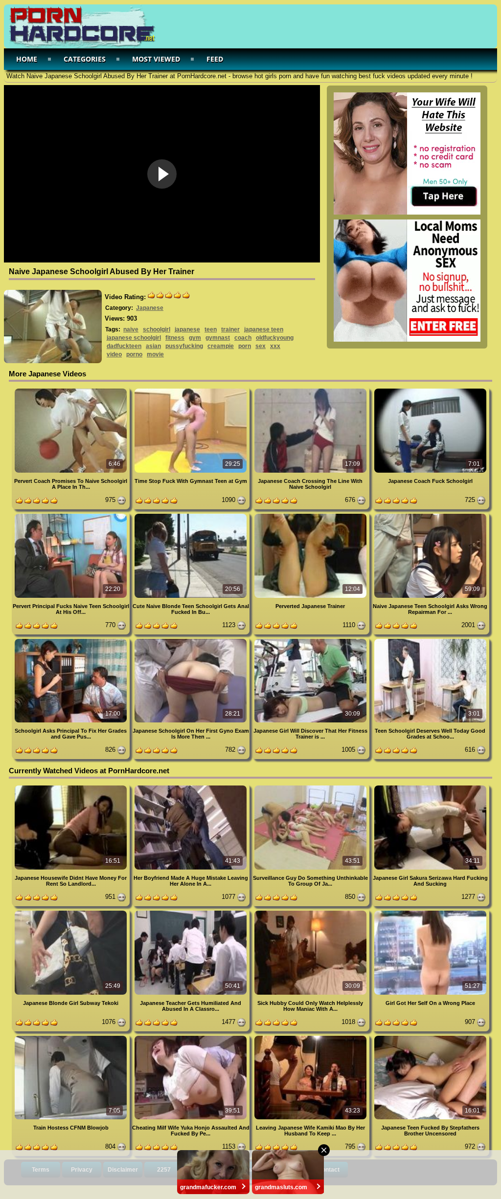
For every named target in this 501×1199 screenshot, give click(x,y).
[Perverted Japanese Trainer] (311, 515)
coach (242, 337)
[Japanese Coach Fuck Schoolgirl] (430, 390)
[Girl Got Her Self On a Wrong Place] (430, 912)
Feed (214, 59)
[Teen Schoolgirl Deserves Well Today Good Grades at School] (430, 640)
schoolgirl (156, 329)
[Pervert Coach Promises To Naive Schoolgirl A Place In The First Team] (72, 390)
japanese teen (263, 329)
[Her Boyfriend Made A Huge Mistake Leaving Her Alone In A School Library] (191, 787)
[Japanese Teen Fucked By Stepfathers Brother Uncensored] (430, 1037)
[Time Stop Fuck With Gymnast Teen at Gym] (191, 390)
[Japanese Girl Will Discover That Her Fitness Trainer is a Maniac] (311, 640)
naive (130, 329)
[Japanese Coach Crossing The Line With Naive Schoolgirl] (311, 390)
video (114, 354)
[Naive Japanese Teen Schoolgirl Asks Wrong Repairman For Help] (430, 515)
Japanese (149, 308)
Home (26, 59)
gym (195, 337)
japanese (187, 329)
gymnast (217, 337)
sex (260, 346)
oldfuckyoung (275, 337)
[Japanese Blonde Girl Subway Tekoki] (72, 912)
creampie (220, 346)
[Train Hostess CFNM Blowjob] (72, 1037)
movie (155, 354)
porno (134, 354)
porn (244, 346)
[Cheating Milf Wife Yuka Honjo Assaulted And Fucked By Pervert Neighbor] (191, 1037)
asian (153, 346)
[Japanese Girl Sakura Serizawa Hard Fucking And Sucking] (430, 787)
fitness (174, 337)
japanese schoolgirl (134, 337)
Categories (85, 59)
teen (211, 329)
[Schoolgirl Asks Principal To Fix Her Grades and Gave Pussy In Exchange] (72, 640)
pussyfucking (184, 346)
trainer (230, 329)
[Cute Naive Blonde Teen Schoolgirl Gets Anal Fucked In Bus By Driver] (191, 515)
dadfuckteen (124, 346)
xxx (275, 346)
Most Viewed (156, 59)
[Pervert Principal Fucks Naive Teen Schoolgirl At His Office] (72, 515)
